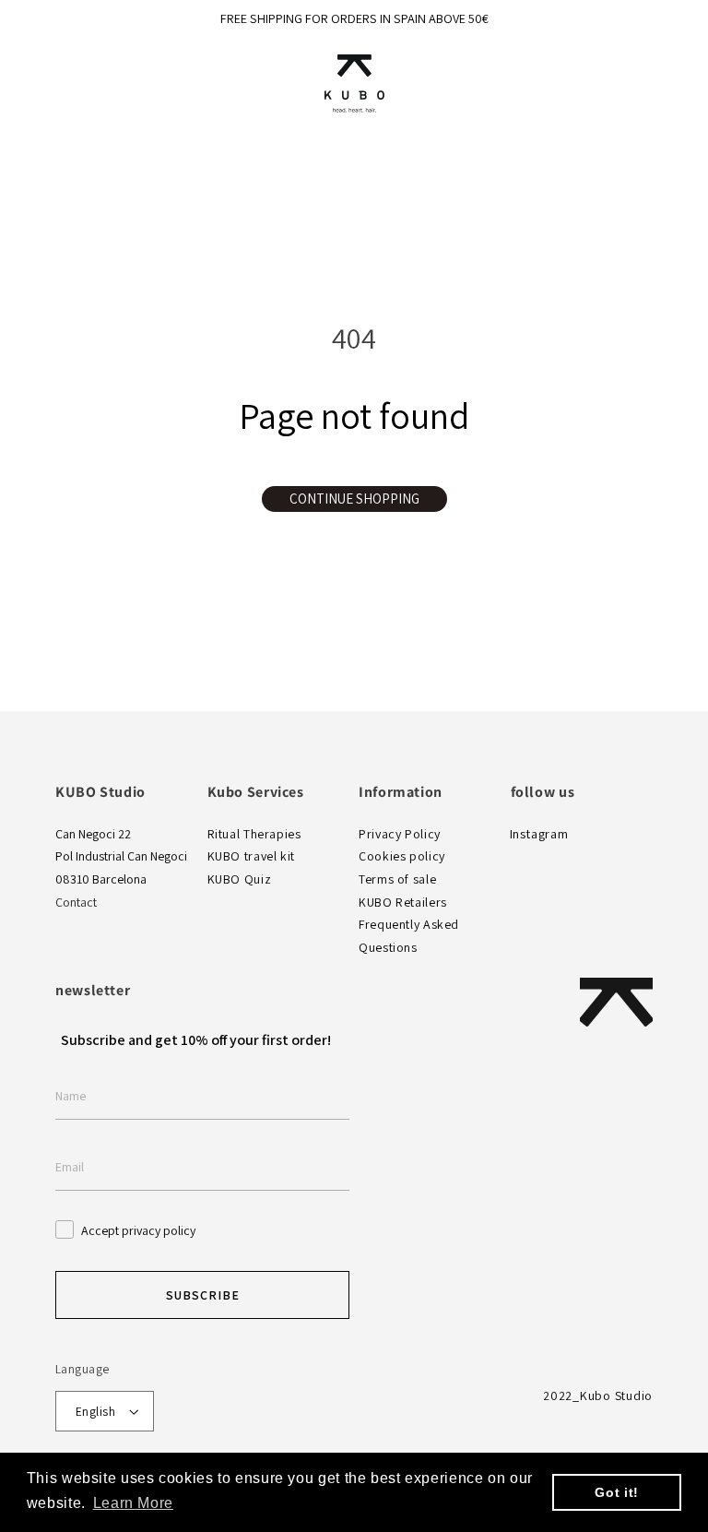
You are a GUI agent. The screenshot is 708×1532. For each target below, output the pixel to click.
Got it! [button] (616, 1492)
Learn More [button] (133, 1503)
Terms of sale (397, 879)
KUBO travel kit (251, 856)
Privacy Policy (400, 833)
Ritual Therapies (254, 833)
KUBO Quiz (239, 879)
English (95, 1411)
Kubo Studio (616, 1395)
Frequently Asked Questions (409, 936)
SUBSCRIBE (203, 1295)
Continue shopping (354, 498)
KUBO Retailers (403, 902)
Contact (76, 902)
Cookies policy (402, 856)
